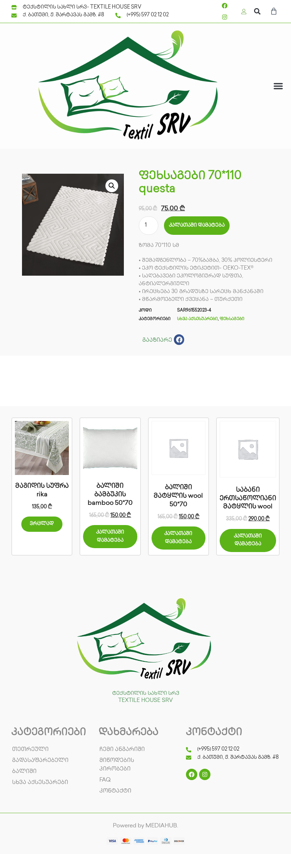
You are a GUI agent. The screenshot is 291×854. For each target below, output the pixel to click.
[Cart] (274, 12)
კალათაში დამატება (197, 225)
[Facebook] (224, 5)
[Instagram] (224, 17)
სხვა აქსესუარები (197, 319)
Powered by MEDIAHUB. (145, 826)
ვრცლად (42, 523)
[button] (257, 11)
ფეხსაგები (232, 319)
